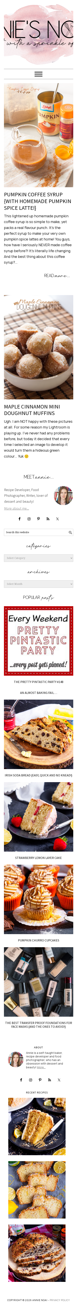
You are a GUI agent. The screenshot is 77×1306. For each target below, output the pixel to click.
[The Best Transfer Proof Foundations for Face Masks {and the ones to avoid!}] (38, 982)
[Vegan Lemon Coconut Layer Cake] (37, 1126)
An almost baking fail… (38, 693)
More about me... (16, 508)
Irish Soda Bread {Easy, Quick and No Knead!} (38, 775)
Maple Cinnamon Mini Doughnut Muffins (32, 410)
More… (41, 1067)
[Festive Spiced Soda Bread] (37, 1253)
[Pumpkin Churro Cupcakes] (38, 899)
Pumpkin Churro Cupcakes (38, 940)
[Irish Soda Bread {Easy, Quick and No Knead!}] (38, 734)
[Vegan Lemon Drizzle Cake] (37, 1190)
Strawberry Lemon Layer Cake (38, 858)
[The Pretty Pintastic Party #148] (38, 641)
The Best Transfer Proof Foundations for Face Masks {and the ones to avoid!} (38, 1025)
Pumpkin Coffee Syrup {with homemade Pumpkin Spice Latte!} (37, 201)
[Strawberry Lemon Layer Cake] (38, 817)
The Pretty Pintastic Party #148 (38, 682)
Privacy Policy (60, 1300)
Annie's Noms (38, 32)
